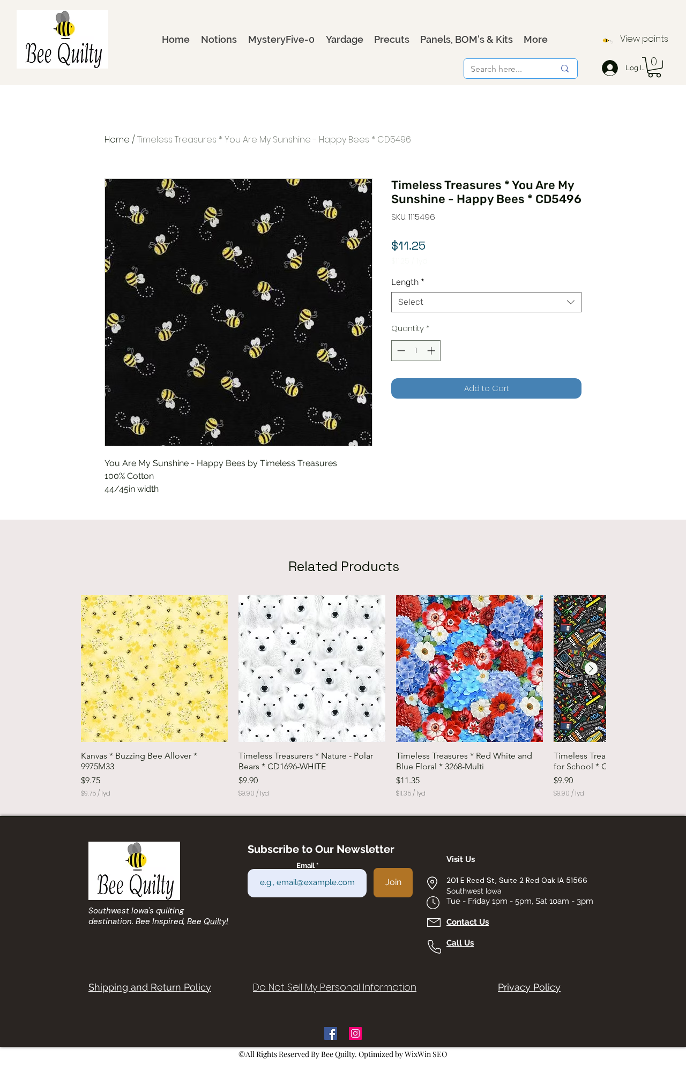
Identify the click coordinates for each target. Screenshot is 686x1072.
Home (117, 139)
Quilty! (216, 921)
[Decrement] (400, 351)
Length (407, 282)
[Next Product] (591, 668)
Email (306, 865)
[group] (343, 696)
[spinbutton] (416, 351)
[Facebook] (330, 1033)
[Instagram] (355, 1033)
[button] (654, 67)
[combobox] (486, 302)
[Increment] (432, 351)
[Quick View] (154, 668)
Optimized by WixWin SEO (403, 1054)
